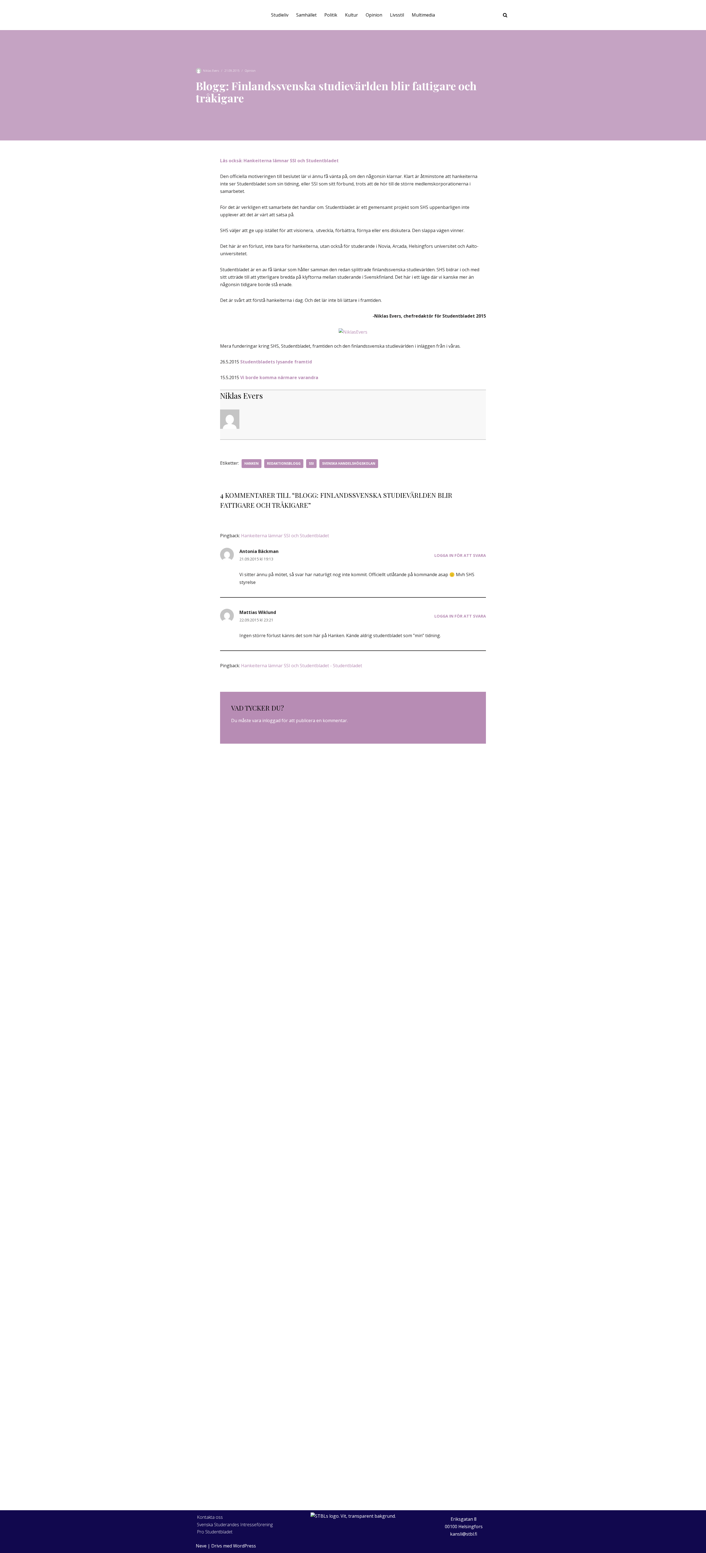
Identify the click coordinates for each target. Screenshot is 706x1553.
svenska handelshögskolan (348, 463)
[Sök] (505, 15)
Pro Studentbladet (214, 1532)
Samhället (306, 15)
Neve (201, 1546)
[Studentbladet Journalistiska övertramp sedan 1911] (207, 15)
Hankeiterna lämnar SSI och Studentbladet (285, 536)
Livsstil (397, 15)
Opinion (374, 15)
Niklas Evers (211, 70)
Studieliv (279, 15)
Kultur (351, 15)
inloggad (271, 720)
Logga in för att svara (460, 555)
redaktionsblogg (284, 463)
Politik (330, 15)
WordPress (244, 1546)
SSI (311, 463)
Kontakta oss (210, 1517)
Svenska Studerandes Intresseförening (235, 1525)
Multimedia (423, 15)
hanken (251, 463)
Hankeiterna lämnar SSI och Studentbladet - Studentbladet (301, 666)
